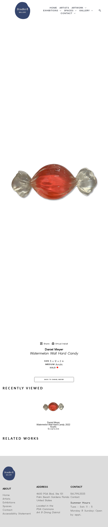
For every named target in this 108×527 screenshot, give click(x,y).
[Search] (100, 10)
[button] (79, 7)
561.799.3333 (77, 493)
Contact (75, 497)
